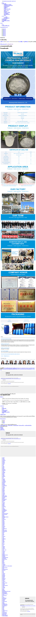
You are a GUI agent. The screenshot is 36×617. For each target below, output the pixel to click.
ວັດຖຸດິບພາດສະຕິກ (7, 12)
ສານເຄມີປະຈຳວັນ (7, 14)
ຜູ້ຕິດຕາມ (1, 396)
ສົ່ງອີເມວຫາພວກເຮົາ (3, 44)
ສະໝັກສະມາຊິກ (3, 414)
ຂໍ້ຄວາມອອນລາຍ (3, 418)
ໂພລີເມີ (5, 8)
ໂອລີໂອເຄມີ (6, 7)
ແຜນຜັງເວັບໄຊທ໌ (15, 425)
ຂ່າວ (3, 16)
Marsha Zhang (2, 429)
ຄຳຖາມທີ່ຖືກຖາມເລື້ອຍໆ (6, 20)
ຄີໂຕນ (5, 15)
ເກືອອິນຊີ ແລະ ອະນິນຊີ (7, 4)
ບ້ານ (3, 2)
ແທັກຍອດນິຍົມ (10, 425)
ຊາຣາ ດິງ (1, 428)
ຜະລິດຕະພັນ (4, 3)
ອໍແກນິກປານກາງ (6, 6)
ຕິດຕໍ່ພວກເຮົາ (4, 19)
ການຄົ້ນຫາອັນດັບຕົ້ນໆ (28, 425)
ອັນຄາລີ (5, 11)
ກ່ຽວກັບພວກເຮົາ (4, 18)
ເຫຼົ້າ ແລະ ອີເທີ (6, 10)
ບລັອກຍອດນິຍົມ (21, 425)
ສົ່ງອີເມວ (1, 427)
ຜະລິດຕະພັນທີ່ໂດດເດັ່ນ (5, 25)
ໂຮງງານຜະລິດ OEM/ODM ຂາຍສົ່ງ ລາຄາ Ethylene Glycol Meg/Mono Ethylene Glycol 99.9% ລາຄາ (19, 368)
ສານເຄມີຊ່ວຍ (6, 13)
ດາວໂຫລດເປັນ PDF (10, 44)
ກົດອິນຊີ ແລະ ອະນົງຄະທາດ (8, 5)
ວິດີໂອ (3, 21)
